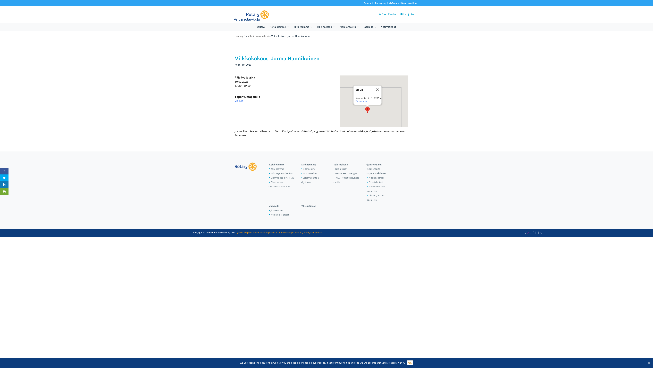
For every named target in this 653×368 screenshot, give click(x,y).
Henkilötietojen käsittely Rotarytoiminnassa (300, 232)
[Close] (377, 90)
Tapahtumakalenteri (377, 173)
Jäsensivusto (277, 210)
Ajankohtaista (348, 27)
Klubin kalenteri (376, 177)
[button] (367, 109)
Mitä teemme (301, 27)
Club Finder (389, 14)
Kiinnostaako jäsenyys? (346, 173)
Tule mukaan (324, 27)
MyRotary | (395, 3)
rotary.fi (240, 36)
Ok (410, 362)
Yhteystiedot (388, 27)
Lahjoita (408, 14)
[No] (648, 363)
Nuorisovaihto (409, 3)
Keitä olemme (278, 27)
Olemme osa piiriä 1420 (282, 177)
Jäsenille (368, 27)
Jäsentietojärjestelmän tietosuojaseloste (257, 232)
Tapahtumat (361, 101)
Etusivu (261, 27)
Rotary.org (381, 3)
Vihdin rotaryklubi (258, 36)
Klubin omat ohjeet (280, 214)
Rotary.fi (368, 3)
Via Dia (239, 101)
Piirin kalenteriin (376, 182)
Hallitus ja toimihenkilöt (282, 173)
